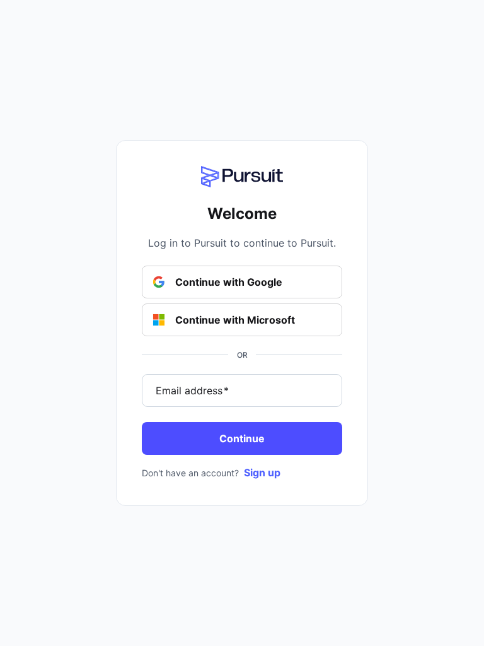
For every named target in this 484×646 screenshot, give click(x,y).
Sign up (262, 472)
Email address (192, 390)
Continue (242, 438)
